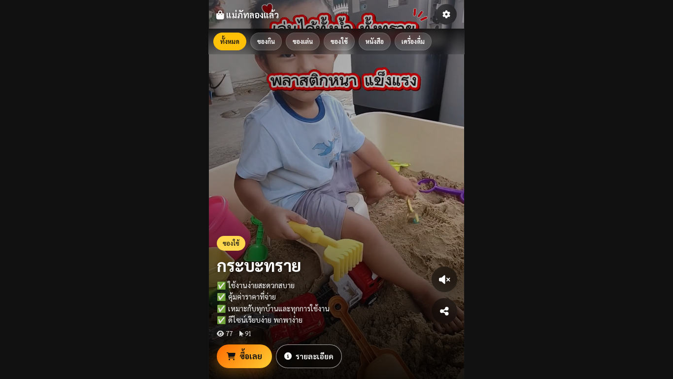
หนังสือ (375, 41)
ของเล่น (303, 41)
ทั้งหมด (229, 41)
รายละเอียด (315, 356)
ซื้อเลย (250, 356)
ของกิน (266, 41)
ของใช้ (339, 41)
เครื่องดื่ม (413, 41)
